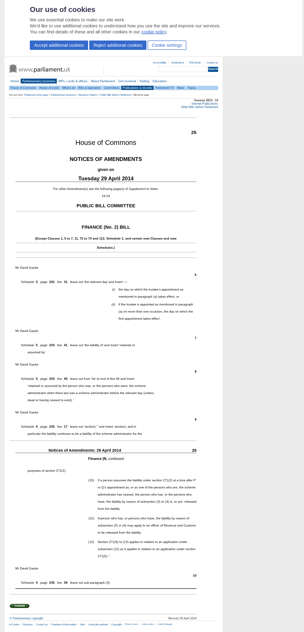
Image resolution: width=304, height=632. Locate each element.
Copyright (116, 624)
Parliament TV (164, 87)
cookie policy (153, 31)
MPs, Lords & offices (73, 81)
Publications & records (137, 87)
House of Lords (49, 87)
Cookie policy (148, 624)
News (180, 87)
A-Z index (14, 624)
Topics (192, 87)
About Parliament (103, 81)
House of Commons (23, 87)
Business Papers (88, 94)
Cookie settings (167, 45)
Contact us (212, 62)
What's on (68, 87)
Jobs (82, 624)
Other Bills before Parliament (199, 107)
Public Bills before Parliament (115, 94)
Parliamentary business (38, 81)
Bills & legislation (89, 87)
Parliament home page (36, 94)
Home (14, 81)
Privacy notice (131, 624)
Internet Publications (205, 103)
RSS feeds (195, 62)
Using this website (98, 624)
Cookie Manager (164, 624)
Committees (112, 87)
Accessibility (159, 62)
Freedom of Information (63, 624)
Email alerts (178, 62)
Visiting (144, 81)
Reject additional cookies (117, 45)
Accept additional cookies (59, 45)
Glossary (28, 624)
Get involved (127, 81)
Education (160, 81)
